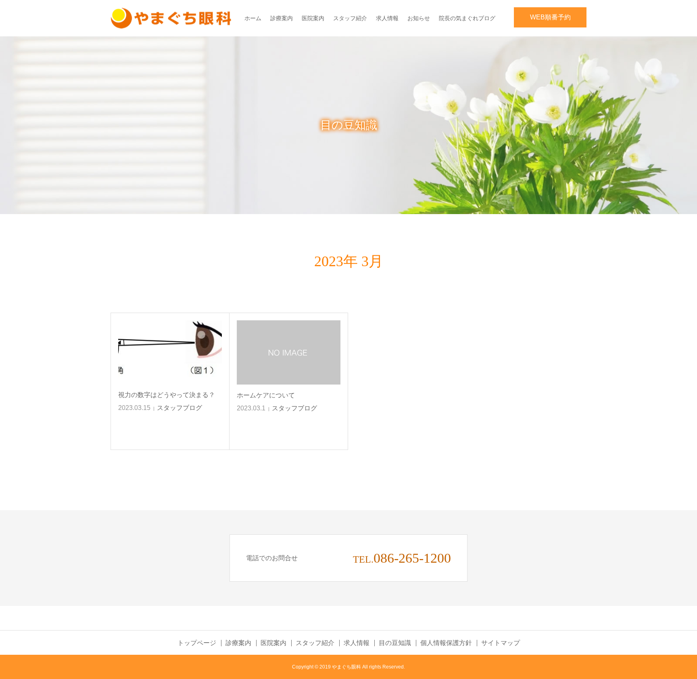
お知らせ (418, 18)
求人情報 (387, 18)
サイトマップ (500, 643)
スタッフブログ (179, 407)
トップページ (196, 643)
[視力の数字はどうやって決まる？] (170, 352)
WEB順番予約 (550, 17)
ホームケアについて (266, 395)
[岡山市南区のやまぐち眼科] (171, 18)
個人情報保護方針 (446, 643)
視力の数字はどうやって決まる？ (166, 394)
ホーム (252, 18)
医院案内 (313, 18)
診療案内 (281, 18)
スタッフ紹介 (350, 18)
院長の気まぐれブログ (467, 18)
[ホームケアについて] (288, 352)
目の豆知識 (395, 643)
